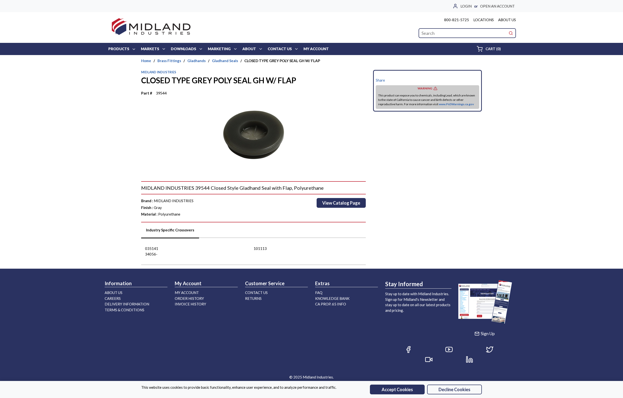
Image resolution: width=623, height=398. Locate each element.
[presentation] (170, 232)
